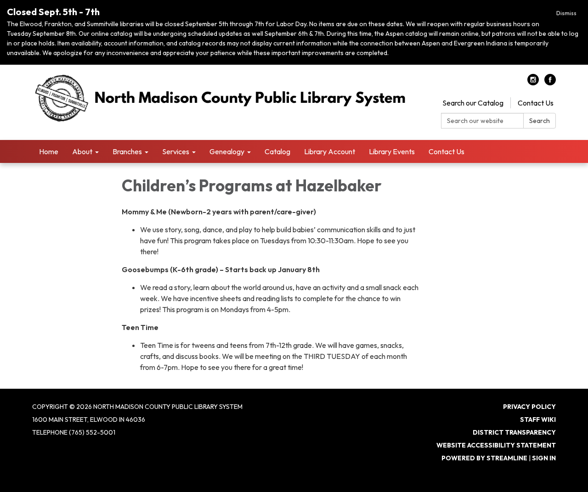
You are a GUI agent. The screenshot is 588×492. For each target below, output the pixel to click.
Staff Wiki (538, 419)
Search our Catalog (472, 102)
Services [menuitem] (175, 151)
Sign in (544, 458)
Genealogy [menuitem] (226, 151)
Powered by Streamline (484, 458)
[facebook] (550, 82)
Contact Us (536, 102)
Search (539, 121)
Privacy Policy (529, 407)
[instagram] (533, 82)
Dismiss (566, 13)
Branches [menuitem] (127, 151)
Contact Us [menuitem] (446, 151)
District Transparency (514, 432)
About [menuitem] (82, 151)
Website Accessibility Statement (496, 445)
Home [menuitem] (48, 151)
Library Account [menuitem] (329, 151)
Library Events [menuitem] (392, 151)
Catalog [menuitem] (277, 151)
